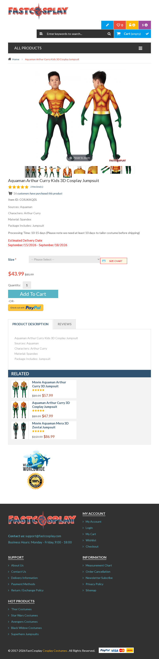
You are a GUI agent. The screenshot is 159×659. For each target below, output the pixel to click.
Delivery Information (24, 578)
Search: (41, 33)
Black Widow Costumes (26, 628)
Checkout (92, 546)
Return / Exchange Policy (27, 590)
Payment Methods (23, 584)
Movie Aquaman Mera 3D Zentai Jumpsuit (50, 425)
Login (89, 527)
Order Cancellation (98, 571)
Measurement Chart (99, 565)
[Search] (109, 33)
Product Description (30, 324)
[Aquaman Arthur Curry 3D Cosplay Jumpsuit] (19, 403)
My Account (93, 521)
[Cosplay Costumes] (38, 11)
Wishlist (91, 540)
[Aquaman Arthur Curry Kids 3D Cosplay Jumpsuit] (30, 172)
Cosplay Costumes (55, 650)
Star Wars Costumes (24, 615)
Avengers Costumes (24, 621)
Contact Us (18, 571)
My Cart (91, 534)
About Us (17, 565)
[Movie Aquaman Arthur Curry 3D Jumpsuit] (19, 382)
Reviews (64, 324)
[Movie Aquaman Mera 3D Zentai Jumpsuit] (19, 423)
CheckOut (107, 25)
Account (132, 25)
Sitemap (91, 590)
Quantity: (14, 285)
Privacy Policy (94, 584)
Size (12, 259)
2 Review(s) (36, 186)
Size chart (115, 261)
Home (15, 59)
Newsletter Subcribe (99, 578)
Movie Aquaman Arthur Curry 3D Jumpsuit (49, 384)
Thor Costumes (21, 609)
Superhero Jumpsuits (25, 634)
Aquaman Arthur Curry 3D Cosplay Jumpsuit (51, 404)
